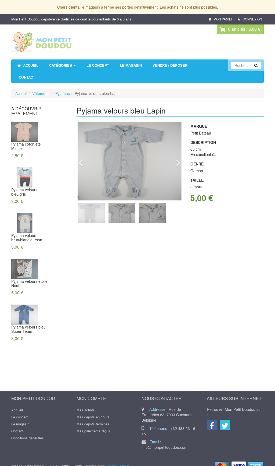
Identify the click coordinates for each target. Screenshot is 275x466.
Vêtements (41, 93)
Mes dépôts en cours (93, 416)
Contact (17, 430)
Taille (197, 180)
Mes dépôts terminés (93, 423)
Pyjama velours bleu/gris (24, 192)
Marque (198, 126)
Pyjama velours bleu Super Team (28, 329)
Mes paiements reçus (93, 430)
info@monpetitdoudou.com (164, 447)
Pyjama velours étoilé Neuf (29, 283)
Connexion (252, 19)
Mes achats (86, 409)
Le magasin (20, 423)
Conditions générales (27, 437)
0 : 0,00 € (244, 29)
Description (203, 142)
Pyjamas (62, 93)
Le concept (19, 416)
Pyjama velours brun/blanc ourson (26, 237)
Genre (197, 164)
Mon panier (223, 19)
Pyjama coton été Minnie (26, 146)
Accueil (21, 93)
